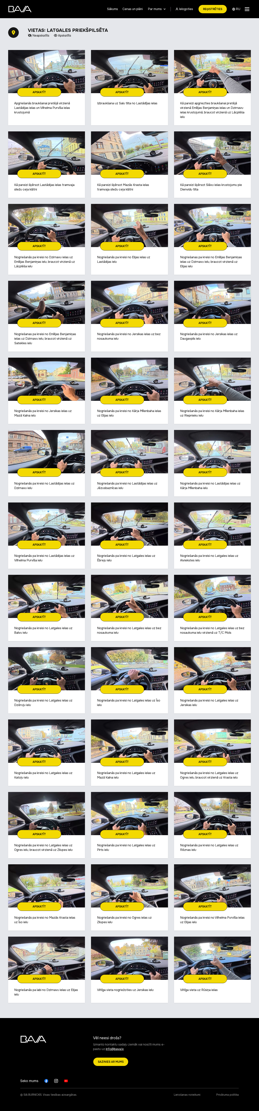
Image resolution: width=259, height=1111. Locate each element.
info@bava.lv (115, 1049)
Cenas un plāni (132, 9)
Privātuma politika (227, 1094)
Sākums (112, 9)
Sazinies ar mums (111, 1061)
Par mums (155, 9)
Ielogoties (185, 9)
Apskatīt (39, 92)
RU (237, 9)
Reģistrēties (212, 9)
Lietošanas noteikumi (187, 1094)
